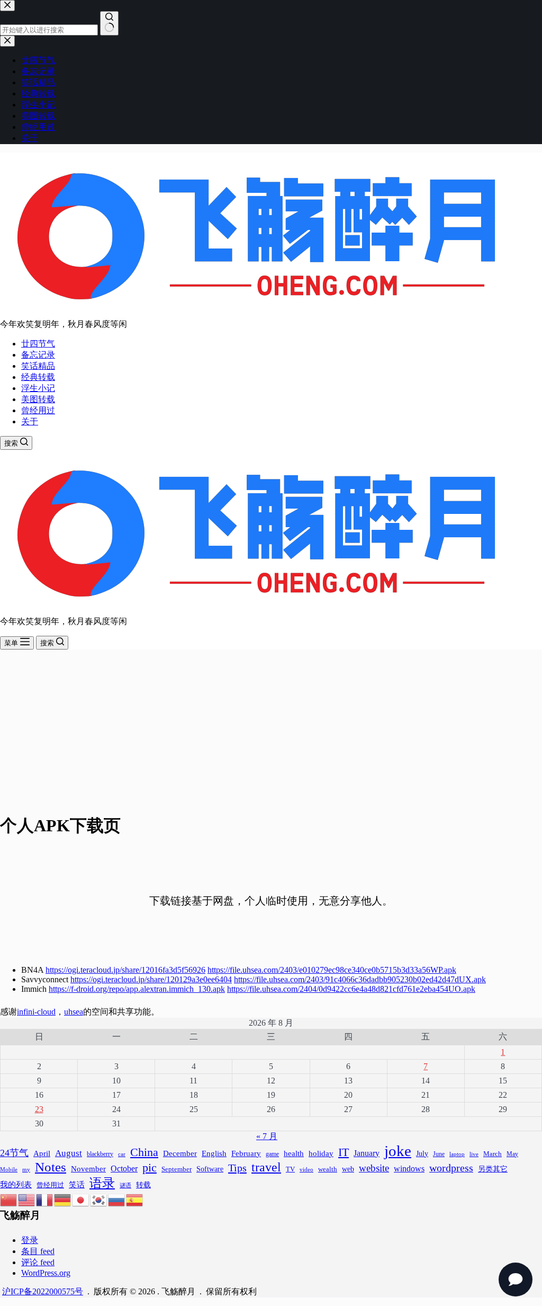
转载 (143, 1184)
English (214, 1153)
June (439, 1154)
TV (290, 1169)
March (492, 1154)
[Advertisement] (271, 729)
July (422, 1154)
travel (266, 1167)
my (26, 1169)
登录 (29, 1240)
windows (409, 1168)
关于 (29, 421)
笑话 (77, 1184)
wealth (327, 1169)
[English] (27, 1198)
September (176, 1169)
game (272, 1154)
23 (39, 1109)
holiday (321, 1153)
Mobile (8, 1169)
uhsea (73, 1011)
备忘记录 (38, 354)
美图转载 (38, 399)
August (68, 1153)
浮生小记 (38, 388)
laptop (457, 1154)
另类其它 (493, 1169)
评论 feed (38, 1262)
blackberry (100, 1154)
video (306, 1169)
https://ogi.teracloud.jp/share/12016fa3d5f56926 (125, 969)
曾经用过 (38, 410)
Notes (50, 1167)
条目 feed (38, 1251)
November (88, 1168)
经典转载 (38, 376)
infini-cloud (36, 1011)
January (367, 1153)
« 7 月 (266, 1136)
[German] (63, 1198)
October (124, 1168)
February (246, 1153)
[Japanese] (81, 1198)
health (294, 1153)
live (473, 1154)
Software (209, 1169)
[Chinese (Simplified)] (9, 1198)
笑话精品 (38, 365)
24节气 (14, 1153)
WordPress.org (45, 1272)
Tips (237, 1168)
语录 (102, 1183)
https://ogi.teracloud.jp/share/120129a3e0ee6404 (151, 979)
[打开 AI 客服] (515, 1279)
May (512, 1154)
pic (149, 1167)
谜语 (125, 1185)
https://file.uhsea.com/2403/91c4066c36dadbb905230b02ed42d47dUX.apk (360, 979)
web (348, 1169)
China (144, 1152)
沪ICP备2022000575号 (42, 1291)
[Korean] (99, 1198)
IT (343, 1152)
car (121, 1154)
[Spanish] (135, 1198)
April (41, 1153)
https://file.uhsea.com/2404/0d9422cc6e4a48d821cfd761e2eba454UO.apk (351, 988)
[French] (45, 1198)
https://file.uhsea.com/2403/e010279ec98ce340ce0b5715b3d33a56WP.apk (331, 969)
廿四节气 (38, 343)
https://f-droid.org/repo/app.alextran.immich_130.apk (137, 988)
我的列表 (16, 1184)
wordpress (451, 1168)
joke (397, 1150)
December (180, 1153)
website (374, 1168)
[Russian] (117, 1198)
